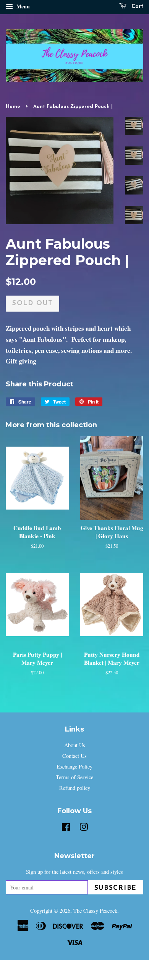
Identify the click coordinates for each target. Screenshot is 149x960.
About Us (74, 745)
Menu (22, 6)
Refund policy (74, 787)
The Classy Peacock (95, 910)
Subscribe (115, 888)
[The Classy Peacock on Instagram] (83, 828)
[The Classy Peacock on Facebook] (66, 828)
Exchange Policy (74, 766)
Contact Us (74, 755)
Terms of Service (74, 777)
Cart (136, 7)
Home (13, 106)
